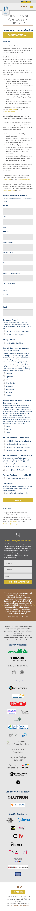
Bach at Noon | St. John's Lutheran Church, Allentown (17, 401)
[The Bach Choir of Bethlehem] (6, 9)
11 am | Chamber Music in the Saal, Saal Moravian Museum (17, 478)
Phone (5, 294)
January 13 (9, 386)
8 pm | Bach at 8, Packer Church (16, 450)
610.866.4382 (13, 109)
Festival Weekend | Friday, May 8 (16, 437)
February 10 (10, 389)
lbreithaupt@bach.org (10, 524)
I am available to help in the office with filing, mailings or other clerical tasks (18, 493)
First (4, 217)
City (4, 263)
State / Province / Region (11, 273)
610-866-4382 (15, 905)
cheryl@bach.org (9, 112)
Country (5, 290)
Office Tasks (8, 483)
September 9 (10, 377)
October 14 (9, 380)
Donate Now (18, 892)
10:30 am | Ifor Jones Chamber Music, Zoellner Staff (18, 467)
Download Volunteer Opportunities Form (18, 35)
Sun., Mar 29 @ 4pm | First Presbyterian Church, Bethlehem (17, 343)
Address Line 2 (8, 253)
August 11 (9, 432)
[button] (31, 6)
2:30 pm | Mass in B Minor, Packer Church (17, 470)
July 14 (8, 429)
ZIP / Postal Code (9, 283)
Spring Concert (9, 339)
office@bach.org (24, 905)
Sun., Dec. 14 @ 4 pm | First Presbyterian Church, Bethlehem (17, 334)
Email (5, 307)
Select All (9, 374)
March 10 (9, 392)
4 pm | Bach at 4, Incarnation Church (18, 447)
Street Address (8, 242)
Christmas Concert (10, 320)
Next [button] (34, 605)
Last (4, 227)
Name (5, 205)
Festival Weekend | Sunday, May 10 (17, 475)
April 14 (8, 396)
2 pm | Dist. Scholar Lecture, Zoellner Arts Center (18, 441)
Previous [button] (2, 605)
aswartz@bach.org (24, 180)
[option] (18, 605)
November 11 (10, 383)
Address (6, 231)
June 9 (8, 426)
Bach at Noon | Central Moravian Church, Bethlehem (16, 349)
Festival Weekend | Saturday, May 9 (17, 455)
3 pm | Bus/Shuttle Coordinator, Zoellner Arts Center (16, 444)
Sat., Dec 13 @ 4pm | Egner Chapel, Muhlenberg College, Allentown (17, 331)
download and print (9, 191)
